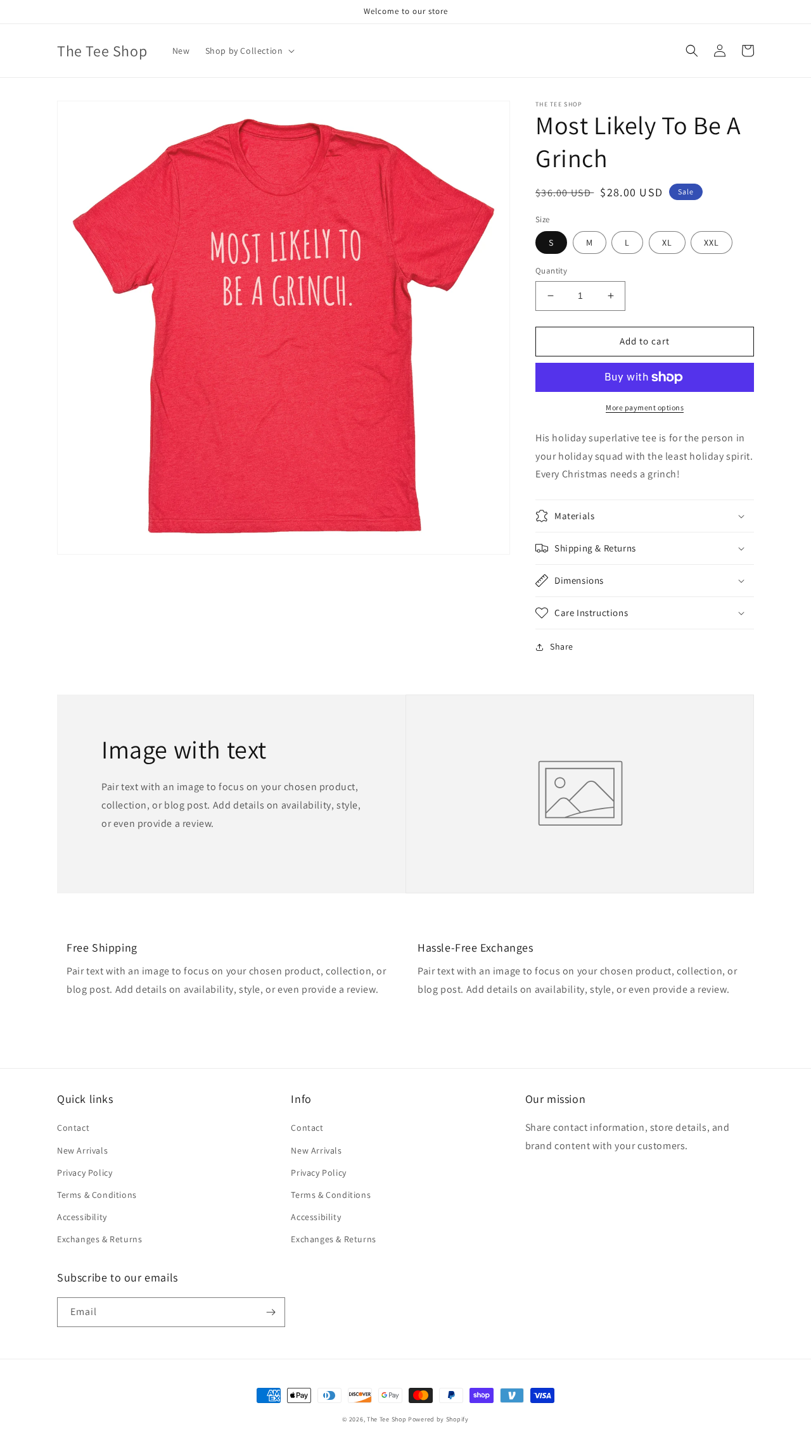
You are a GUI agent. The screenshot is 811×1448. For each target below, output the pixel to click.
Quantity (551, 270)
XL (667, 242)
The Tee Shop (386, 1419)
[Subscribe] (270, 1312)
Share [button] (561, 646)
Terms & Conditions (97, 1194)
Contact (73, 1127)
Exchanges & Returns (99, 1239)
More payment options (645, 407)
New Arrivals (82, 1150)
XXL (711, 242)
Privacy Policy (84, 1172)
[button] (249, 50)
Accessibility (82, 1217)
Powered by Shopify (438, 1419)
